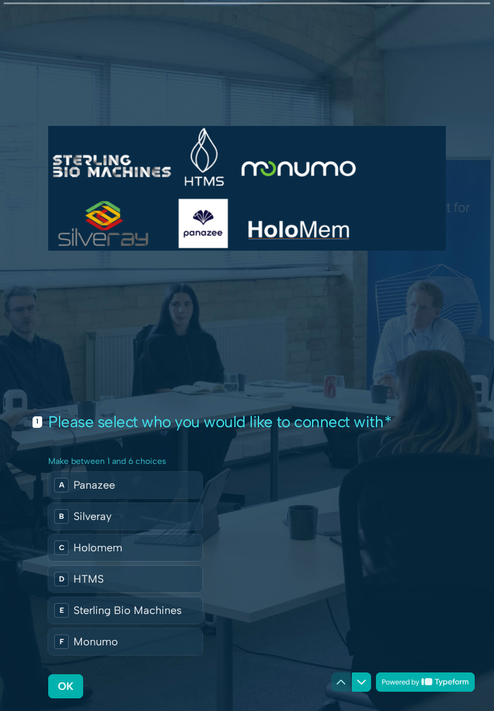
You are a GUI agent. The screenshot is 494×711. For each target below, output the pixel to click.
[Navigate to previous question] (341, 682)
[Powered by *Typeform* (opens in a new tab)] (425, 682)
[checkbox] (125, 485)
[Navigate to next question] (361, 682)
